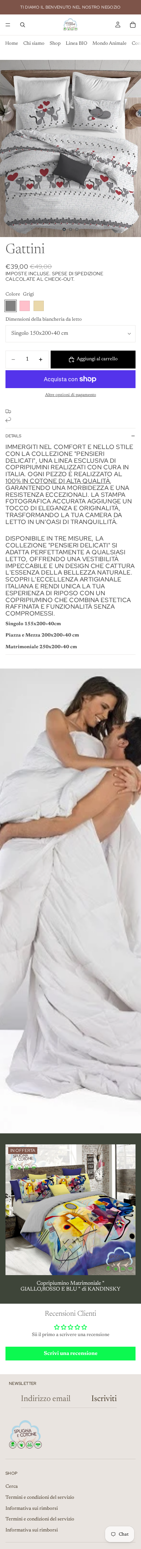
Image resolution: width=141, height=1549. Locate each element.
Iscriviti (104, 1399)
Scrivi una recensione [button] (71, 1353)
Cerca (11, 1486)
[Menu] (8, 25)
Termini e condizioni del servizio (39, 1497)
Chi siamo (33, 43)
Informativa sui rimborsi (31, 1508)
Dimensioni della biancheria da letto (43, 319)
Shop (55, 43)
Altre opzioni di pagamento (70, 395)
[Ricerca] (22, 24)
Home (11, 43)
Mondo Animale (109, 43)
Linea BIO (76, 43)
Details (13, 436)
